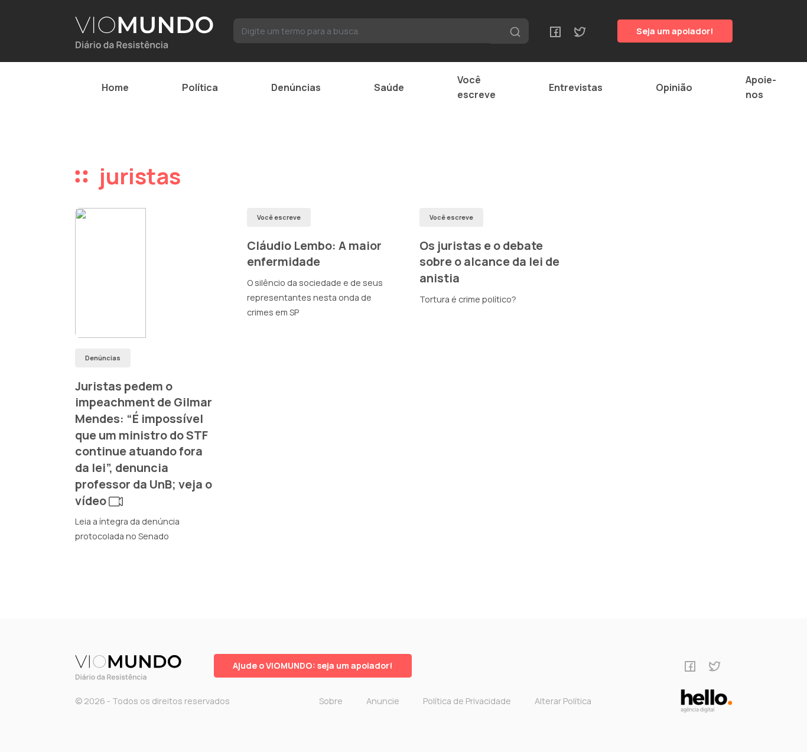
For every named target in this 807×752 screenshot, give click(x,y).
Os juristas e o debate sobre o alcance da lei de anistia (489, 261)
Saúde (389, 87)
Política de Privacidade (467, 701)
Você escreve (476, 87)
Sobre (331, 701)
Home (115, 87)
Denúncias (296, 87)
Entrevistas (576, 87)
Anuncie (382, 701)
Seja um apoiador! (675, 31)
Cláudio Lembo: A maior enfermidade (314, 253)
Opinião (674, 87)
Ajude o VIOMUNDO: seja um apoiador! (313, 665)
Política (200, 87)
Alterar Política (563, 701)
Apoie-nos (761, 87)
